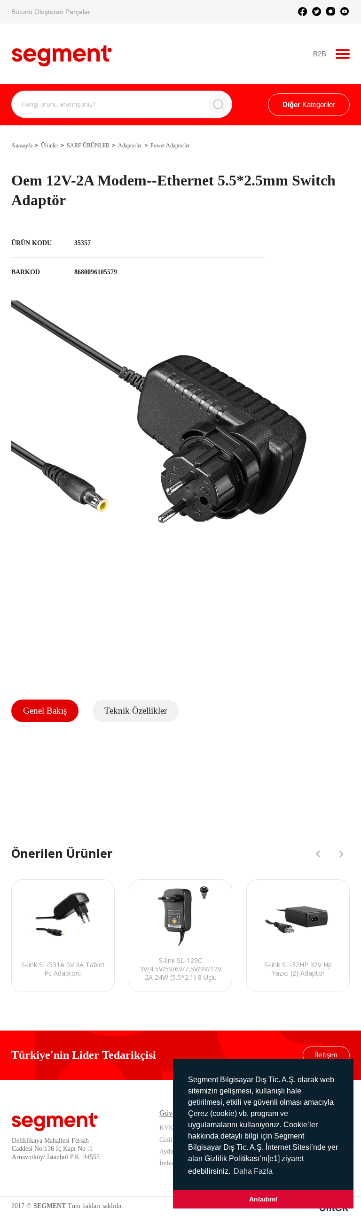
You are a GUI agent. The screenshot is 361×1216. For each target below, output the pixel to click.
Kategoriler (309, 104)
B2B (319, 54)
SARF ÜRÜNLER (88, 145)
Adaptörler (130, 145)
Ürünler (49, 145)
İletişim (326, 1054)
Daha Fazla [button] (253, 1171)
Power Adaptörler (170, 145)
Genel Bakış (45, 711)
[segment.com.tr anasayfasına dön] (61, 52)
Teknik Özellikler (135, 711)
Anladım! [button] (263, 1199)
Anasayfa (21, 145)
